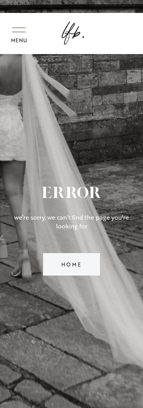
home (71, 264)
